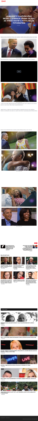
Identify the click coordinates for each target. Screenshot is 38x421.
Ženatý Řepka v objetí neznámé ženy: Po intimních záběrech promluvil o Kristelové (18, 378)
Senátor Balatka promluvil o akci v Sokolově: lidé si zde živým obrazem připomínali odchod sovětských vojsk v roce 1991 (31, 282)
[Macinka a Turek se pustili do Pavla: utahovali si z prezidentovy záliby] (19, 359)
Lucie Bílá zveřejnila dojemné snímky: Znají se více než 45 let (19, 281)
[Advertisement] (19, 119)
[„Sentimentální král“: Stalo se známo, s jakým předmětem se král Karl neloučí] (6, 260)
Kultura (2, 313)
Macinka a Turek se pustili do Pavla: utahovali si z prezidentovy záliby (15, 365)
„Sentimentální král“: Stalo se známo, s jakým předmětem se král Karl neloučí (6, 266)
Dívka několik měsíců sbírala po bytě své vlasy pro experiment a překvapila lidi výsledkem (18, 267)
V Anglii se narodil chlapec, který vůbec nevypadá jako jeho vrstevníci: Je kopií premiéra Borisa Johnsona (31, 267)
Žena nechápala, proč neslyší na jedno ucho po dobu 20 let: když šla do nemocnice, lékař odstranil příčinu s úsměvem (6, 281)
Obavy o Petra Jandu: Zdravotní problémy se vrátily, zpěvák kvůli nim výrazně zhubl (18, 337)
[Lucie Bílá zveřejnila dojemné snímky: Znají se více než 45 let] (19, 275)
